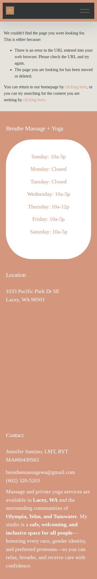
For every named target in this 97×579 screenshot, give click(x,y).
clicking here (76, 87)
